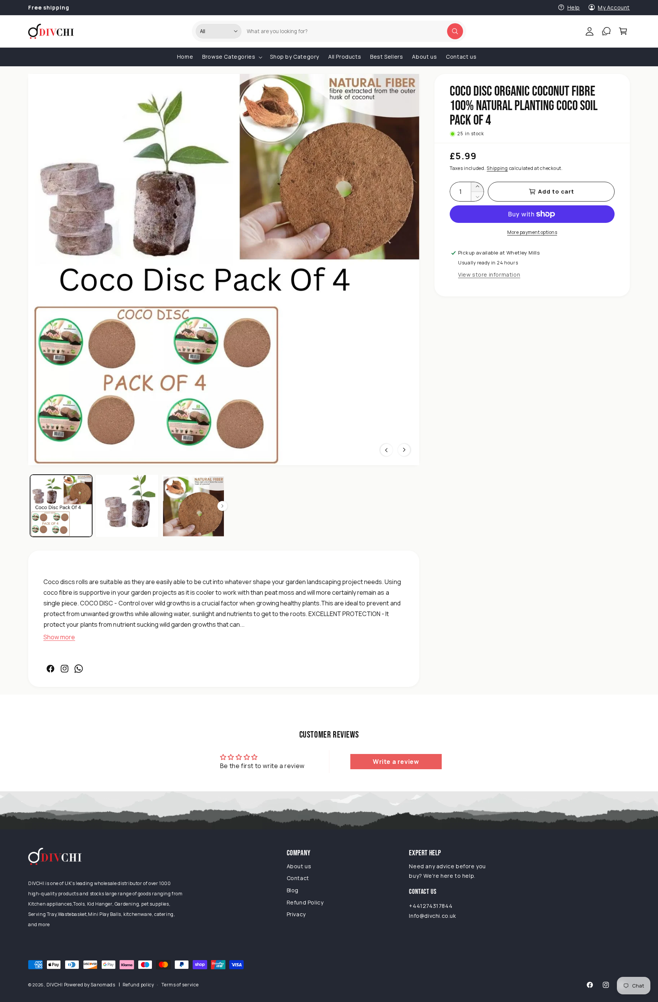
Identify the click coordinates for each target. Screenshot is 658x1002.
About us (299, 866)
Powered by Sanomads (89, 984)
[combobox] (352, 31)
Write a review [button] (396, 761)
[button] (623, 31)
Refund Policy (305, 902)
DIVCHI (54, 984)
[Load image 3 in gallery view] (193, 506)
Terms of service (179, 984)
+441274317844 (430, 906)
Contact (298, 878)
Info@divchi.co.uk (432, 915)
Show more (59, 637)
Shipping (497, 168)
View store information (489, 274)
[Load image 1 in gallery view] (61, 506)
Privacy (296, 914)
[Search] (455, 31)
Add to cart (556, 191)
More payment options (532, 232)
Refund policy (138, 984)
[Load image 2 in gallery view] (127, 506)
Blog (293, 890)
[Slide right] (222, 506)
